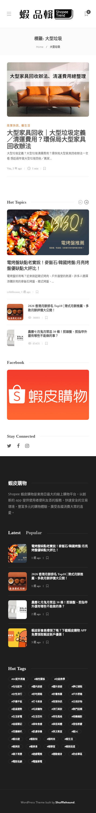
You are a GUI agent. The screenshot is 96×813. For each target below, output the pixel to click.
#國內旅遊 (36, 686)
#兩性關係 (39, 679)
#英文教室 (56, 731)
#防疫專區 (77, 754)
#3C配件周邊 (18, 679)
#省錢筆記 (16, 724)
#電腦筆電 (36, 761)
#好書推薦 (56, 694)
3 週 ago (36, 642)
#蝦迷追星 (70, 746)
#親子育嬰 (16, 754)
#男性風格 (56, 716)
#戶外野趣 (77, 694)
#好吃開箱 (36, 694)
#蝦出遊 (15, 739)
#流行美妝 (56, 709)
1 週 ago (26, 292)
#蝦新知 (33, 739)
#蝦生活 (69, 739)
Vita (9, 168)
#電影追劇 (16, 761)
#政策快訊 (56, 701)
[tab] (14, 532)
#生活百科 (36, 716)
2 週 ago (36, 614)
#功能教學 (59, 679)
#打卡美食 (36, 701)
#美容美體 (56, 724)
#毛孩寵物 (36, 709)
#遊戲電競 (36, 754)
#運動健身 (56, 754)
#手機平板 (16, 701)
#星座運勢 (16, 709)
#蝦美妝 (15, 746)
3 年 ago (17, 168)
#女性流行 (16, 694)
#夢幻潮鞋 (77, 686)
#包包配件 (16, 686)
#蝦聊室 (51, 746)
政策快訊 (13, 125)
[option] (48, 277)
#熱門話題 (77, 709)
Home (39, 46)
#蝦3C (75, 731)
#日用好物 (77, 701)
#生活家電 (16, 716)
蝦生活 (26, 125)
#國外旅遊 (56, 686)
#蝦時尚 (51, 739)
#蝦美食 (33, 746)
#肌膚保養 (36, 731)
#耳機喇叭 (16, 731)
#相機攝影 (77, 716)
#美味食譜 (36, 724)
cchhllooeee (13, 292)
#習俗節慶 (77, 724)
